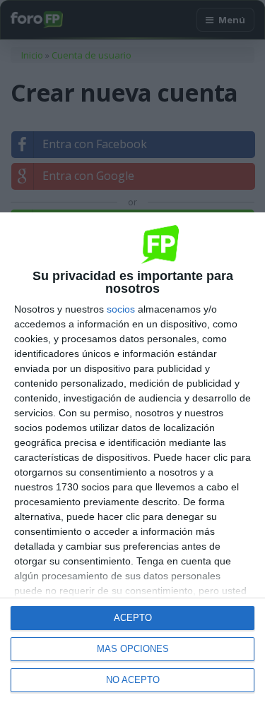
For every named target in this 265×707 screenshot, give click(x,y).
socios (121, 309)
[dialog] (132, 459)
